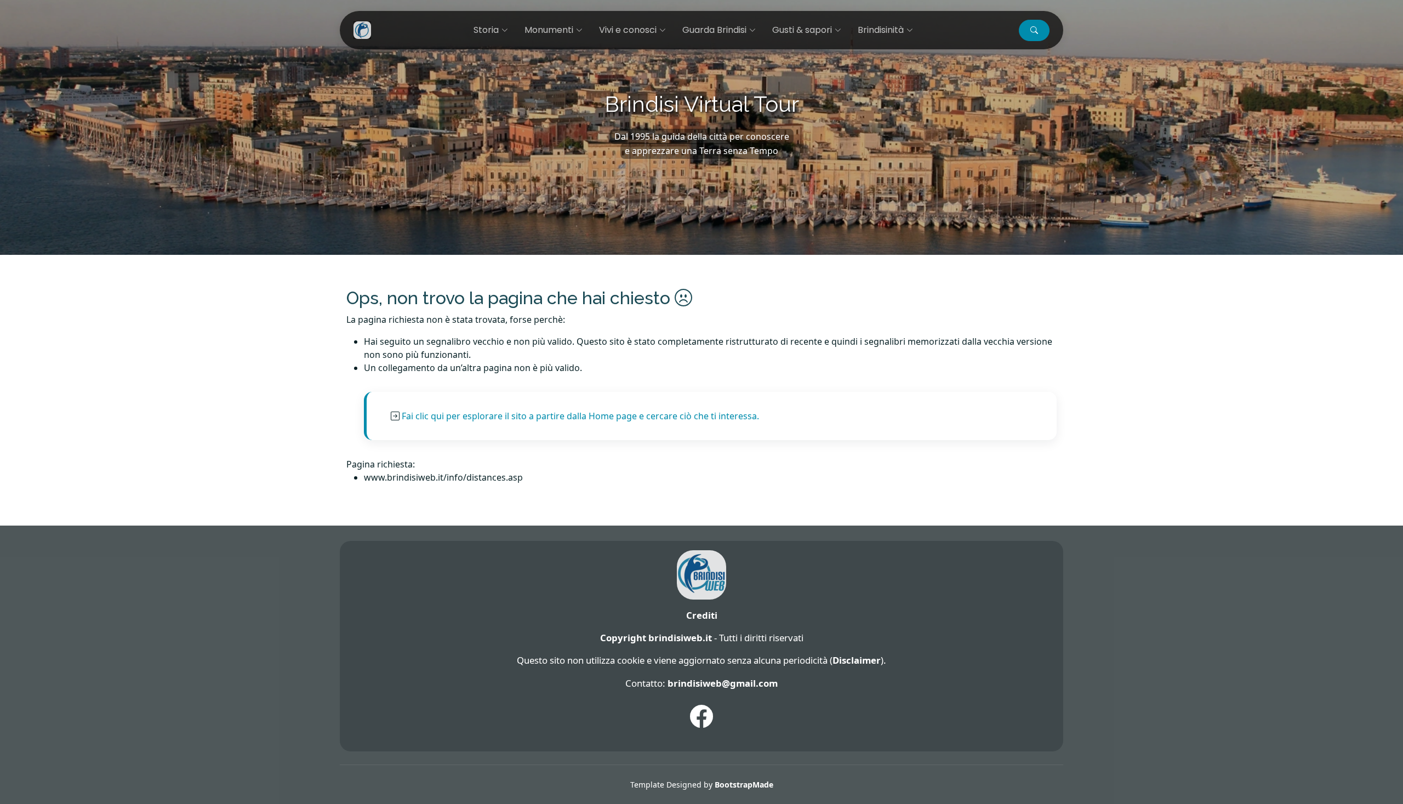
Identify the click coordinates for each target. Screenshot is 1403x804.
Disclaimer (856, 660)
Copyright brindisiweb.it (656, 637)
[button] (1034, 30)
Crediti (701, 615)
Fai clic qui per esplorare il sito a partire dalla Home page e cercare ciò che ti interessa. (580, 416)
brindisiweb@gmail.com (723, 683)
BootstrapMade (744, 784)
